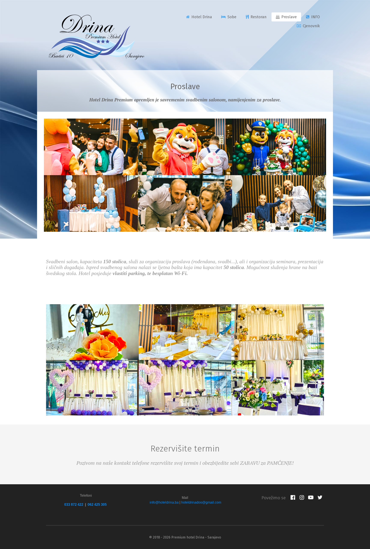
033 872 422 (73, 504)
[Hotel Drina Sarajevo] (96, 36)
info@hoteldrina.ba (164, 502)
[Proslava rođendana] (91, 147)
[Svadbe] (92, 332)
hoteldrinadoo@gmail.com (201, 502)
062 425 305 (97, 504)
